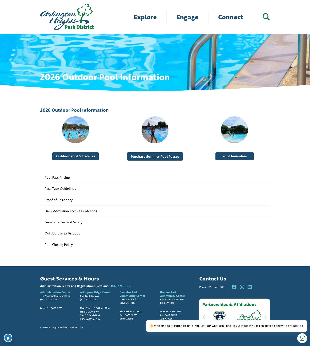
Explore (145, 17)
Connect (230, 17)
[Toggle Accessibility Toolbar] (8, 338)
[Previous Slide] (203, 317)
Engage (187, 17)
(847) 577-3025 (88, 299)
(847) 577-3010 (127, 302)
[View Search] (266, 17)
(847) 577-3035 (167, 302)
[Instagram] (242, 287)
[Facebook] (234, 287)
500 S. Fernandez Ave (171, 299)
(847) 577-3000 (120, 286)
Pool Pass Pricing (57, 177)
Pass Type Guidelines (60, 188)
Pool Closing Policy (59, 244)
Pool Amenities (234, 156)
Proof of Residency (59, 200)
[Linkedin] (250, 287)
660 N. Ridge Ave (89, 295)
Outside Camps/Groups (62, 233)
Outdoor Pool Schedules (75, 156)
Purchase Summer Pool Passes (155, 156)
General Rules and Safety (63, 222)
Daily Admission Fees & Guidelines (71, 211)
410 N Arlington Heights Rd (55, 295)
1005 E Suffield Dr (129, 299)
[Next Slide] (265, 317)
